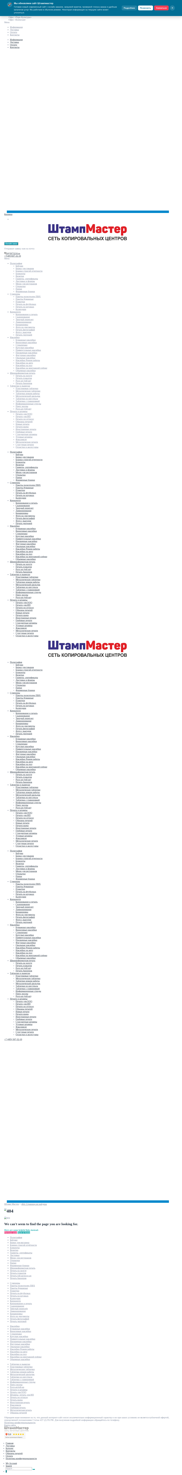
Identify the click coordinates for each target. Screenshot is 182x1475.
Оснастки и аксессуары (27, 447)
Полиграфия (16, 263)
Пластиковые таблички (27, 388)
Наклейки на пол (24, 365)
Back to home (23, 1232)
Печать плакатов (24, 378)
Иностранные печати (26, 429)
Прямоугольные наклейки (28, 350)
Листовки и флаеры (25, 281)
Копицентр (15, 312)
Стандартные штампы (26, 434)
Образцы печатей (24, 421)
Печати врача (22, 426)
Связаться (161, 8)
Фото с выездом (23, 332)
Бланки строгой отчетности (29, 271)
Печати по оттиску (25, 419)
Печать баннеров (24, 383)
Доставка (14, 29)
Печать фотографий (25, 330)
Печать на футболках (26, 304)
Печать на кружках (25, 307)
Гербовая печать (18, 1407)
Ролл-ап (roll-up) (23, 409)
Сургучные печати (25, 444)
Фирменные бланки (25, 291)
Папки (19, 289)
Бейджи (19, 266)
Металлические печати (27, 442)
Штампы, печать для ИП (22, 1395)
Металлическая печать (21, 1410)
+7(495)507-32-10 (12, 256)
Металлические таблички (28, 391)
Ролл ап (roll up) (23, 381)
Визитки (20, 276)
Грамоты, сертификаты (27, 278)
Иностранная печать (20, 1402)
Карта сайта (10, 1425)
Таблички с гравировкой (28, 401)
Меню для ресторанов (26, 284)
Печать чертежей (24, 335)
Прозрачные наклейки (26, 352)
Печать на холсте (24, 375)
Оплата (13, 32)
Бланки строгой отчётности (23, 1245)
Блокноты (20, 273)
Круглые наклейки (25, 347)
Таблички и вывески (20, 386)
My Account (11, 1463)
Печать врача (16, 1400)
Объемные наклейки (26, 370)
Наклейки (15, 337)
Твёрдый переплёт (19, 1308)
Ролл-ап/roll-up (17, 1387)
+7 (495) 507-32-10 (13, 1039)
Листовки (14, 1255)
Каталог (10, 1448)
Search (9, 1466)
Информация (16, 27)
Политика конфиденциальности (19, 1422)
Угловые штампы (24, 437)
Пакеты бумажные (25, 299)
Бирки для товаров (25, 268)
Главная (9, 1443)
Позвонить (145, 8)
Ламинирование (23, 322)
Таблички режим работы (28, 393)
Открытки (21, 286)
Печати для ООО (24, 414)
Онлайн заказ (11, 244)
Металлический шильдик (28, 396)
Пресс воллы (22, 406)
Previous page (10, 1232)
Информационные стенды (28, 404)
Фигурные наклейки (26, 355)
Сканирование (23, 317)
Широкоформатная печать (22, 373)
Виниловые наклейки (26, 342)
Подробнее (129, 8)
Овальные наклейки (25, 358)
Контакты (14, 35)
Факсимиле (21, 439)
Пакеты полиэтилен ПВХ (28, 296)
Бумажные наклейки (26, 340)
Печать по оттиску (19, 1397)
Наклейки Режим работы (28, 360)
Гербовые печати (24, 432)
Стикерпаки (21, 345)
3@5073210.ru (13, 253)
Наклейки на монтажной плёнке (31, 368)
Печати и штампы (18, 411)
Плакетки (20, 301)
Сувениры (15, 294)
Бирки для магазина (19, 1242)
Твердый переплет (25, 319)
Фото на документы (25, 327)
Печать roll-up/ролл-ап (20, 1276)
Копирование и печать (27, 314)
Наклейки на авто (24, 363)
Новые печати (22, 424)
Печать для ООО (18, 1392)
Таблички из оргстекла (27, 398)
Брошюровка (22, 324)
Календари (21, 309)
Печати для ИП (23, 416)
